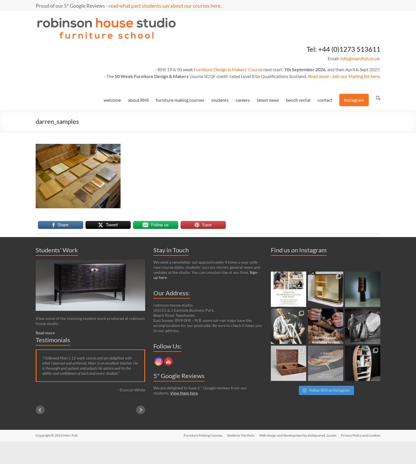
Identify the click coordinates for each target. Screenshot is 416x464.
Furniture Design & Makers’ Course (228, 69)
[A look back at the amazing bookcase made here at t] (362, 363)
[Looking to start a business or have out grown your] (288, 289)
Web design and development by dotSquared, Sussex (297, 435)
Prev (40, 410)
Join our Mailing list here (355, 76)
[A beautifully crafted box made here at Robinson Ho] (288, 363)
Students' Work (57, 250)
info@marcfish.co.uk (359, 58)
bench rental (298, 100)
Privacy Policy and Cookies (360, 435)
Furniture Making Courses (203, 435)
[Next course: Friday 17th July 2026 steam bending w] (288, 326)
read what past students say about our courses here (164, 6)
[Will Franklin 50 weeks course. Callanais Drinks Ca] (362, 289)
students (220, 100)
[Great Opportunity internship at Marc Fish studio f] (325, 363)
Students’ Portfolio (241, 435)
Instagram (354, 100)
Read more (318, 76)
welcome (112, 100)
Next (140, 410)
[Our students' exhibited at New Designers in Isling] (325, 289)
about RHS (138, 100)
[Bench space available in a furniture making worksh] (325, 326)
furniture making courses (180, 100)
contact (325, 100)
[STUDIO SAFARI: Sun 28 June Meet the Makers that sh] (362, 326)
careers (243, 100)
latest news (268, 100)
